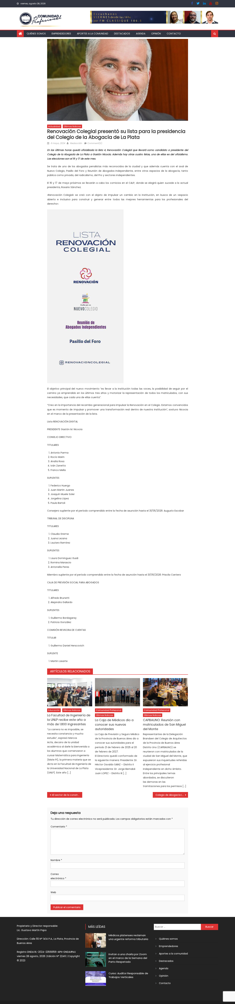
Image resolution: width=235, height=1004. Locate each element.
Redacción (76, 143)
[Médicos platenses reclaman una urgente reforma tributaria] (95, 940)
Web (53, 892)
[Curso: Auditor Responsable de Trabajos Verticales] (95, 978)
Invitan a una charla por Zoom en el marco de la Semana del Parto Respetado (128, 958)
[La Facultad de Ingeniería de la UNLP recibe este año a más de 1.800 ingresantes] (69, 692)
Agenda (140, 33)
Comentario (59, 826)
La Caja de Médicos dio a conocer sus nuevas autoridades (114, 724)
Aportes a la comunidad (92, 33)
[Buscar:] (177, 926)
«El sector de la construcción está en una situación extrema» (67, 795)
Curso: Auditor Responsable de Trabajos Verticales (128, 975)
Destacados (122, 33)
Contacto (174, 33)
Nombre (56, 860)
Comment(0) (94, 143)
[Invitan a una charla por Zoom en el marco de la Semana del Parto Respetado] (95, 959)
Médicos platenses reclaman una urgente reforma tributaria (128, 937)
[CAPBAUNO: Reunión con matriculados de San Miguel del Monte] (165, 692)
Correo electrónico (58, 876)
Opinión (156, 33)
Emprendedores (61, 33)
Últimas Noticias (72, 126)
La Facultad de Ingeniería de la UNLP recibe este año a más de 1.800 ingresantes (68, 719)
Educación (54, 710)
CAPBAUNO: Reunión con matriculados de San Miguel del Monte (164, 724)
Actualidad (54, 126)
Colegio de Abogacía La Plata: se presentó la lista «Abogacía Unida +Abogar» (172, 795)
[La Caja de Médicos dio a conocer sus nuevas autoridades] (117, 692)
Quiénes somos (36, 33)
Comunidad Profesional (108, 710)
